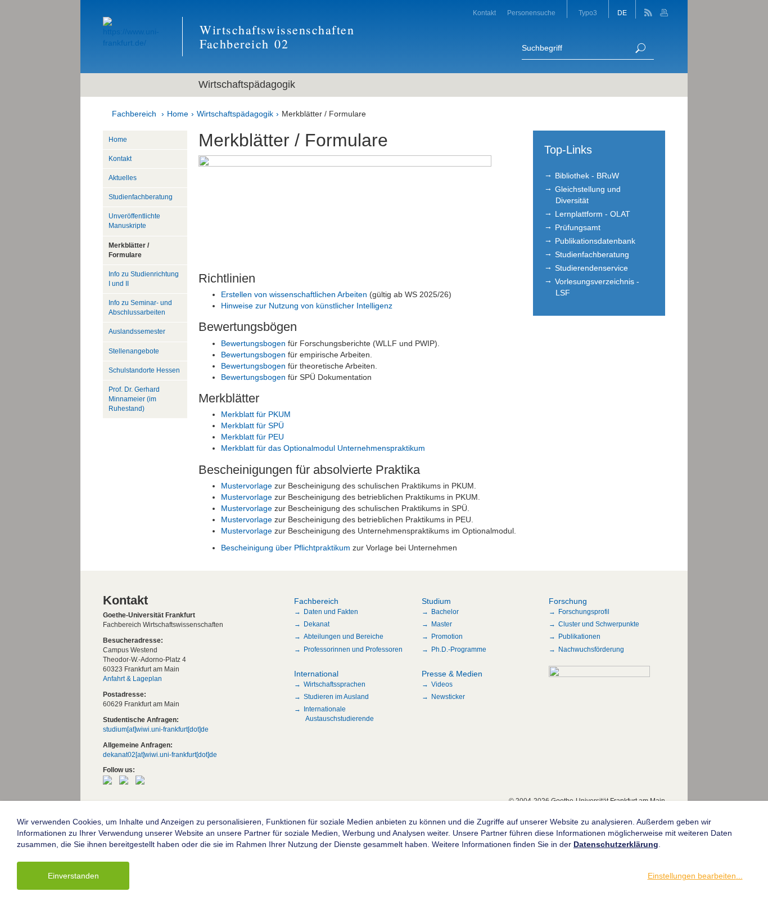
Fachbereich (134, 113)
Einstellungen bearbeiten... (695, 875)
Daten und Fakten (331, 612)
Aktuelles (123, 178)
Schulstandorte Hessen (144, 370)
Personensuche (531, 13)
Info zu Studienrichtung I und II (144, 279)
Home (177, 113)
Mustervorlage (247, 485)
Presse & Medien (452, 673)
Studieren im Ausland (336, 697)
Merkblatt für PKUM (256, 414)
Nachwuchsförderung (591, 649)
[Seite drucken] (665, 9)
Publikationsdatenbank (595, 240)
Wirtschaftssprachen (334, 684)
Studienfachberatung (141, 197)
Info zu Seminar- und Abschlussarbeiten (140, 307)
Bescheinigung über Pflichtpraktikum (285, 547)
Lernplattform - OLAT (592, 213)
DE (622, 13)
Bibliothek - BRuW (587, 175)
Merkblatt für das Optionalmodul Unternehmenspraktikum (323, 447)
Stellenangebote (134, 351)
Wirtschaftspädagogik (235, 113)
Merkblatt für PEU (252, 436)
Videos (442, 684)
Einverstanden (73, 875)
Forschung (568, 601)
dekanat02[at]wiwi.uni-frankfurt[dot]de (160, 755)
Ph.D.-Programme (458, 649)
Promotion (447, 636)
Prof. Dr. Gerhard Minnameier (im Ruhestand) (134, 399)
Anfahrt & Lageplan (132, 679)
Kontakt (484, 13)
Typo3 (588, 13)
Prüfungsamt (577, 227)
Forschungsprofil (583, 612)
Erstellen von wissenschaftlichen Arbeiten (294, 294)
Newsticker (448, 697)
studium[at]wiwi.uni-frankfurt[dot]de (156, 729)
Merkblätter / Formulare (324, 113)
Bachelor (445, 612)
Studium (436, 601)
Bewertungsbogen (253, 343)
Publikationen (579, 636)
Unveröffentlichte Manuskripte (134, 221)
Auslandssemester (137, 331)
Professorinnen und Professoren (353, 649)
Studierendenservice (591, 267)
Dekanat (316, 624)
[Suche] (640, 48)
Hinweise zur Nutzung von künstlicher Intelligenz (306, 305)
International (316, 673)
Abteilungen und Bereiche (343, 636)
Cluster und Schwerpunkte (598, 624)
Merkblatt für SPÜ (252, 425)
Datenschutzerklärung (615, 844)
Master (441, 624)
